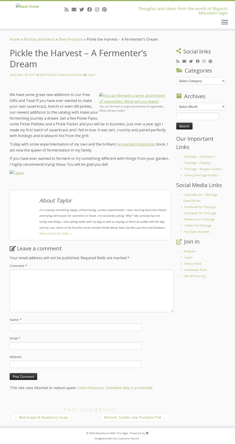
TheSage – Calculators (199, 157)
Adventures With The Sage (111, 433)
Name (16, 320)
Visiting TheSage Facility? (201, 175)
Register (190, 251)
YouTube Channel (196, 232)
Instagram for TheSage (200, 213)
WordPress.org (194, 276)
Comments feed (195, 270)
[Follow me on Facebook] (91, 9)
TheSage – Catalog (197, 163)
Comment (18, 266)
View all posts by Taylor (55, 233)
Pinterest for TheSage (199, 219)
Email (15, 338)
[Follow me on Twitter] (83, 9)
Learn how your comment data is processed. (115, 387)
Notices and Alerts (39, 39)
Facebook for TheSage (200, 207)
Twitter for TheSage (198, 225)
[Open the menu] (224, 22)
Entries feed (192, 263)
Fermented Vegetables (136, 144)
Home (15, 39)
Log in (188, 257)
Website (16, 357)
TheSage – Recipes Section (203, 169)
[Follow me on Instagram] (98, 9)
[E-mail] (75, 9)
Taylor (91, 75)
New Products (71, 39)
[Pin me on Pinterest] (106, 9)
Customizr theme (128, 438)
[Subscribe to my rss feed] (68, 9)
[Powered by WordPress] (147, 432)
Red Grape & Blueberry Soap (41, 417)
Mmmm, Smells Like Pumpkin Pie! (135, 417)
